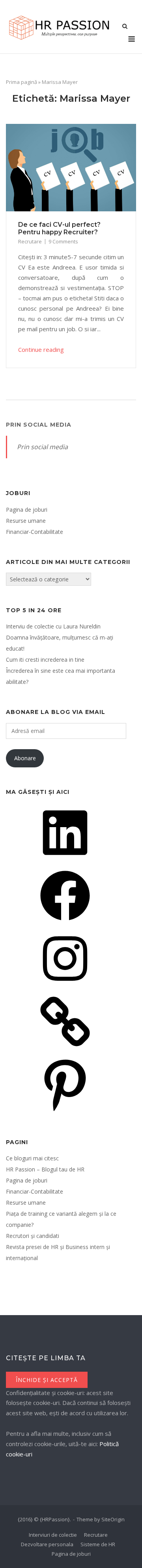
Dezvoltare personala (47, 1544)
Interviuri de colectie (53, 1534)
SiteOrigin (113, 1519)
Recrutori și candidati (32, 1236)
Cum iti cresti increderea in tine (45, 659)
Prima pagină (21, 81)
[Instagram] (65, 986)
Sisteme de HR (97, 1544)
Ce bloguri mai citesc (32, 1158)
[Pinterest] (65, 1112)
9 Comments (63, 241)
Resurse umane (26, 520)
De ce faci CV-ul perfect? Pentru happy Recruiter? (59, 228)
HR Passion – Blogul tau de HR (45, 1169)
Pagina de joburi (26, 509)
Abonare (25, 758)
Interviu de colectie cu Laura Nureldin (53, 626)
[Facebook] (65, 923)
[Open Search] (124, 26)
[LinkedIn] (65, 860)
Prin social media (38, 424)
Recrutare (30, 241)
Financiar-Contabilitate (34, 531)
